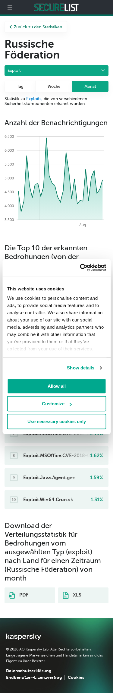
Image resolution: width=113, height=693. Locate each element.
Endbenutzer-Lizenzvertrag (34, 677)
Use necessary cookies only (56, 421)
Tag (20, 86)
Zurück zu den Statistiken (38, 27)
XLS (76, 595)
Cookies (76, 677)
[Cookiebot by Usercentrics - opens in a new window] (80, 267)
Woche (54, 86)
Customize (53, 403)
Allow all (57, 386)
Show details (80, 367)
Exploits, (34, 99)
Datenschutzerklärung (28, 670)
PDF (23, 595)
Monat (90, 86)
